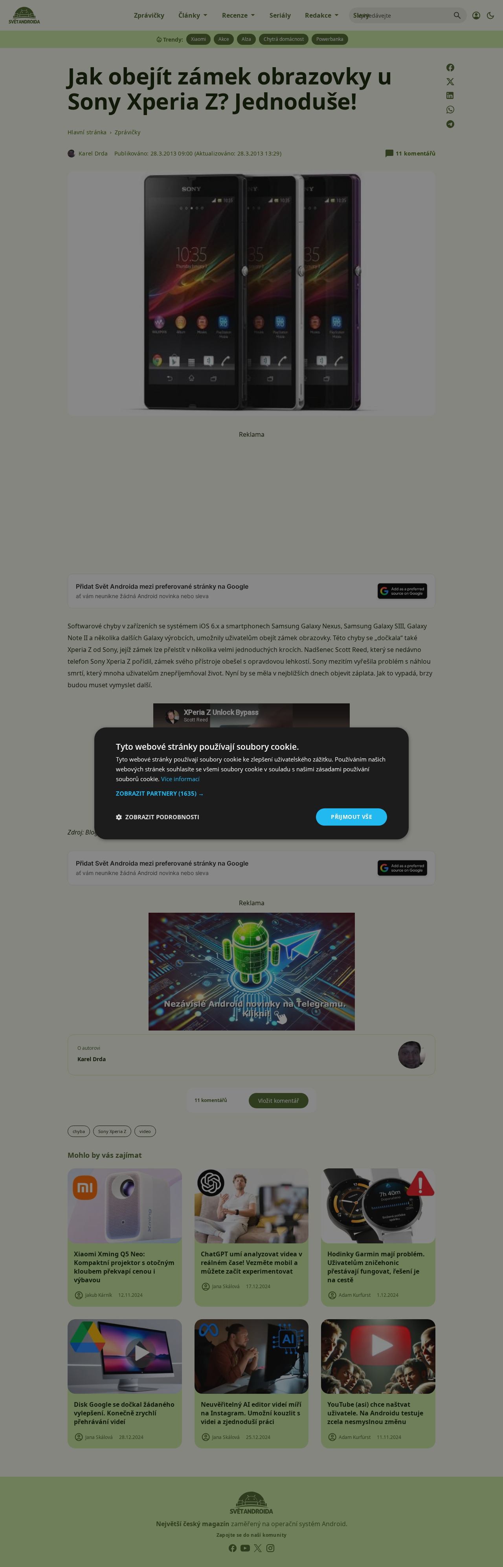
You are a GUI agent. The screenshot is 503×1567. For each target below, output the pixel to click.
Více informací (180, 779)
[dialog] (251, 783)
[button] (251, 793)
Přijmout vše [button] (351, 816)
